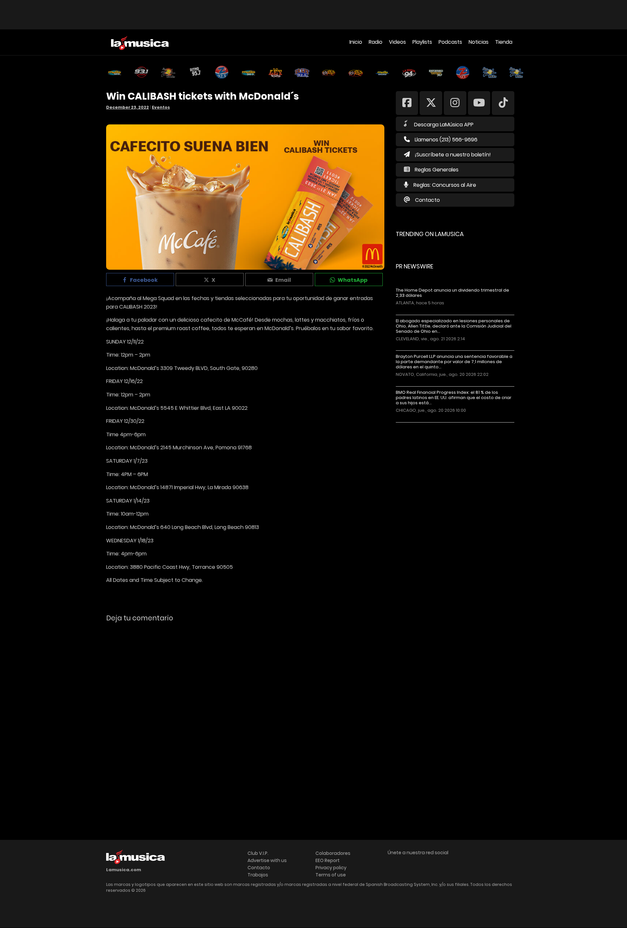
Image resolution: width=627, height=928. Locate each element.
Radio (375, 42)
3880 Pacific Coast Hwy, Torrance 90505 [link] (181, 567)
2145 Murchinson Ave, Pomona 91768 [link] (206, 447)
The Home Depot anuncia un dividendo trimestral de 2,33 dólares (452, 293)
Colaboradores (332, 853)
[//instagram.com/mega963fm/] (455, 103)
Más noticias (417, 426)
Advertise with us (267, 860)
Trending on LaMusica (430, 234)
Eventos (161, 107)
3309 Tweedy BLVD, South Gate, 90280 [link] (209, 368)
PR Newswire (414, 266)
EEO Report (327, 860)
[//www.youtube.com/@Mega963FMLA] (479, 103)
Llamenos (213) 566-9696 (446, 139)
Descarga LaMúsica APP (444, 124)
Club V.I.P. (258, 853)
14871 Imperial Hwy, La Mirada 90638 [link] (204, 487)
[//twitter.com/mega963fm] (431, 103)
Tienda (503, 42)
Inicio (355, 42)
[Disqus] (245, 716)
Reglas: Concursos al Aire (444, 185)
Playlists (422, 42)
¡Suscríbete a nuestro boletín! (453, 154)
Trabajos (258, 875)
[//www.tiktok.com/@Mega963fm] (503, 103)
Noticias (479, 42)
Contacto (427, 200)
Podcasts (450, 42)
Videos (397, 42)
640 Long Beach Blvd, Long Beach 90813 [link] (209, 527)
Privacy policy (330, 867)
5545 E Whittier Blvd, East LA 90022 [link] (204, 408)
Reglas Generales (436, 169)
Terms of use (330, 875)
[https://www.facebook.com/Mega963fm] (407, 103)
